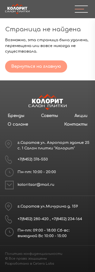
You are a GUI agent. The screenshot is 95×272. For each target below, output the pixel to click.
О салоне (18, 124)
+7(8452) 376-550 (32, 159)
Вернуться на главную (36, 66)
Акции (80, 116)
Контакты (75, 124)
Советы (49, 116)
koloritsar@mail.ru (35, 185)
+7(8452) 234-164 (67, 219)
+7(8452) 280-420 (33, 219)
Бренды (16, 116)
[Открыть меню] (79, 9)
